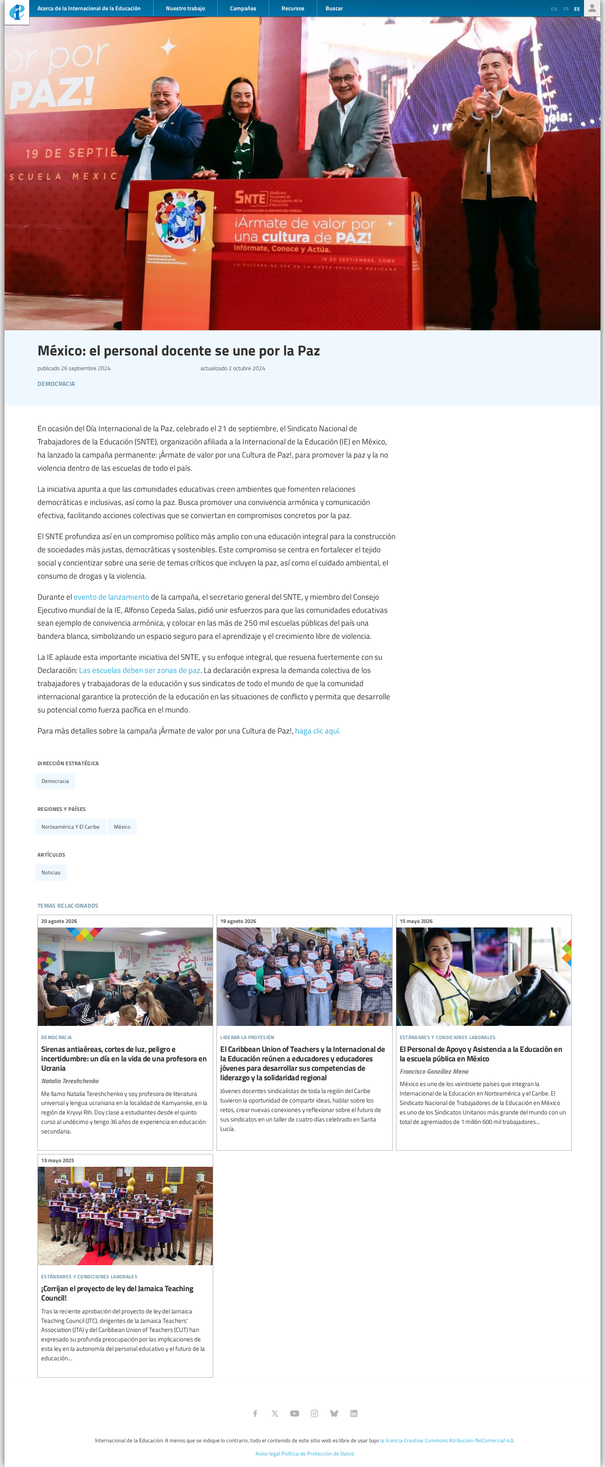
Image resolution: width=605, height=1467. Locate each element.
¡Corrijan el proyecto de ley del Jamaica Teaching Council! (125, 1260)
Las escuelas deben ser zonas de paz (139, 669)
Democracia (55, 781)
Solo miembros (592, 8)
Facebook (255, 1413)
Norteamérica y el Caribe (71, 826)
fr (565, 8)
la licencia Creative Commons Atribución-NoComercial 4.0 (446, 1440)
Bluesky (334, 1413)
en (554, 8)
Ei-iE (17, 13)
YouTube (295, 1413)
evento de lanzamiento (111, 596)
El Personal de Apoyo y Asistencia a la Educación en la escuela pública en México (483, 1023)
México (122, 826)
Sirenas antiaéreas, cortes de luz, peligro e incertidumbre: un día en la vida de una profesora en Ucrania (125, 1027)
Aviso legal (268, 1453)
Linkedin (354, 1413)
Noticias (51, 872)
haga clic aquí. (317, 730)
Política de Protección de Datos (318, 1453)
